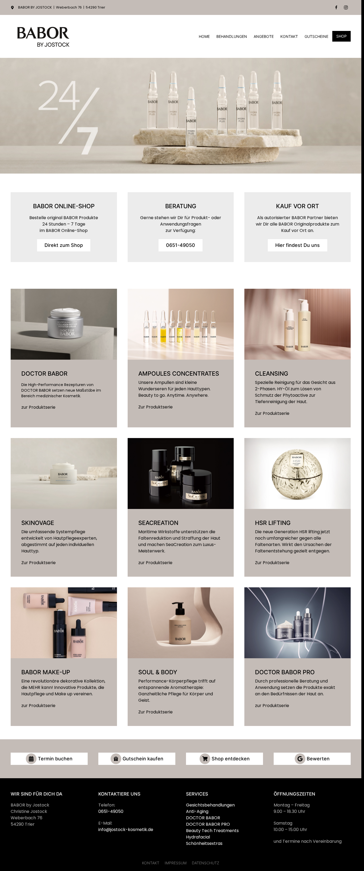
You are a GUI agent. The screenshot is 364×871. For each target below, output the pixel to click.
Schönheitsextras (204, 843)
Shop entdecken (231, 758)
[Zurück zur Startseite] (44, 36)
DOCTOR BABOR (203, 818)
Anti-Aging (197, 811)
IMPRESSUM (176, 863)
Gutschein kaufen (143, 758)
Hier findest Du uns (297, 245)
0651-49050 (180, 245)
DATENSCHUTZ (205, 863)
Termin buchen (55, 758)
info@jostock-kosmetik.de (125, 829)
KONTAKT (150, 863)
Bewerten (318, 758)
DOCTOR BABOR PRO (208, 824)
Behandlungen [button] (231, 36)
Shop (341, 36)
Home (204, 36)
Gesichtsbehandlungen (210, 805)
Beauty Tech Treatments (212, 831)
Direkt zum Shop (64, 245)
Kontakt (289, 36)
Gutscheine (316, 36)
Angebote (264, 36)
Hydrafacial (198, 837)
